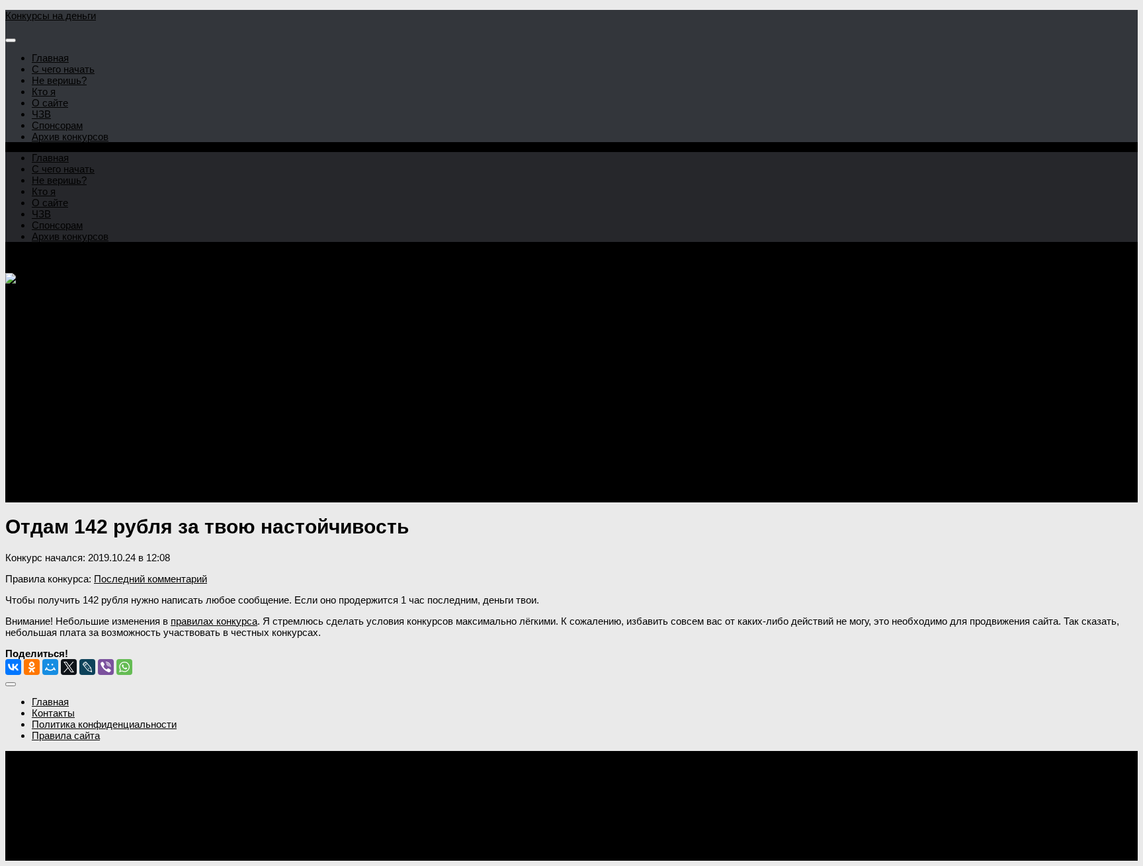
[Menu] (10, 40)
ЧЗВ (41, 114)
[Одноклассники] (32, 667)
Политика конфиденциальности (104, 724)
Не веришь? (59, 80)
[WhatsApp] (124, 667)
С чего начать (63, 69)
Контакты (53, 713)
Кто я (44, 91)
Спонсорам (57, 125)
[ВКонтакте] (13, 667)
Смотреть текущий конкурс (67, 463)
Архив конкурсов (70, 136)
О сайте (50, 102)
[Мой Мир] (50, 667)
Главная (50, 57)
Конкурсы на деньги (50, 15)
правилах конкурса (214, 621)
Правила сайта (66, 735)
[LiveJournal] (87, 667)
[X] (69, 667)
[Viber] (106, 667)
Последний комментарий (150, 578)
